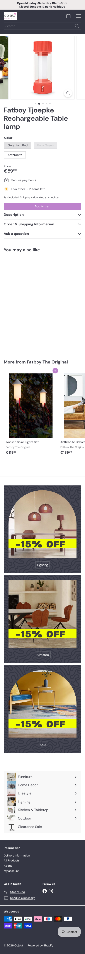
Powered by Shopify (40, 945)
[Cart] (68, 16)
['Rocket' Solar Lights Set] (31, 413)
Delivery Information (17, 855)
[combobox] (42, 26)
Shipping (25, 197)
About (8, 866)
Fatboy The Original (47, 362)
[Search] (77, 26)
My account (11, 871)
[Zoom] (68, 93)
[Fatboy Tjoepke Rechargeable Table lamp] (31, 303)
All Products (12, 860)
